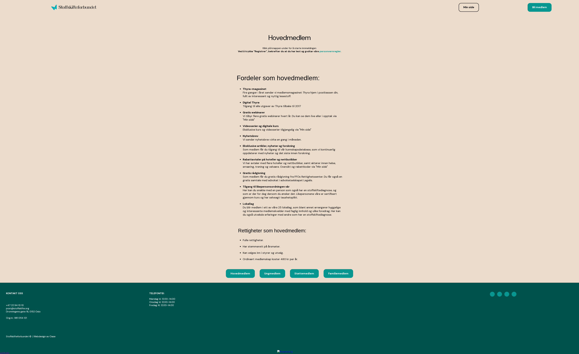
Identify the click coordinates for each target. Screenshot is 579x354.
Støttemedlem (304, 273)
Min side (468, 7)
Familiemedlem (338, 273)
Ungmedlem (272, 273)
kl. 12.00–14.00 (167, 298)
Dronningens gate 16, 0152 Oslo (23, 311)
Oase (52, 336)
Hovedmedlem (240, 273)
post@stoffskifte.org (17, 308)
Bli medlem (539, 7)
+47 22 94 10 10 (15, 305)
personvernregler (330, 51)
